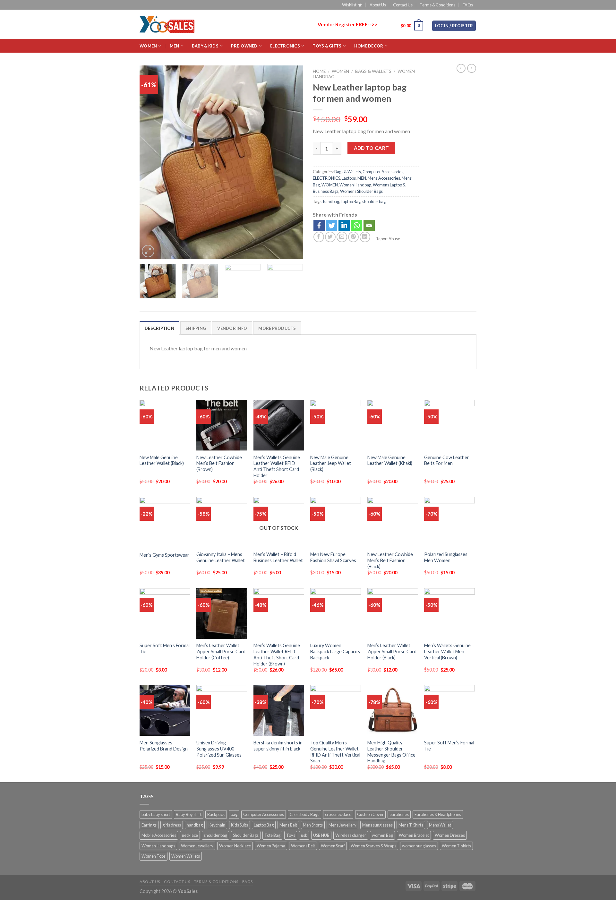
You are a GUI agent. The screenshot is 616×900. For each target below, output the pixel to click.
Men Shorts (313, 824)
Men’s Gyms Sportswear (164, 555)
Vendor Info (232, 328)
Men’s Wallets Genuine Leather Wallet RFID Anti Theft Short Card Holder (276, 466)
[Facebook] (319, 225)
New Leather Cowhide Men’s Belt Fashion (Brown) (219, 463)
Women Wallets (185, 856)
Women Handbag (355, 184)
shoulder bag (374, 201)
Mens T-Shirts (410, 824)
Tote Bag (272, 835)
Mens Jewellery (342, 824)
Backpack (216, 814)
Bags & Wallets (373, 71)
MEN (174, 45)
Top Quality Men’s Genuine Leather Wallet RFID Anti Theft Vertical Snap (335, 751)
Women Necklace (235, 845)
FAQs (468, 4)
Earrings (149, 824)
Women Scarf (333, 845)
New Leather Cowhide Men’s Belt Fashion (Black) (390, 560)
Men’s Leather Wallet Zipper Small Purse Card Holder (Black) (391, 651)
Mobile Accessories (158, 835)
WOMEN (148, 45)
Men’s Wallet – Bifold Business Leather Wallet (278, 557)
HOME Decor (368, 45)
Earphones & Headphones (438, 814)
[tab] (159, 328)
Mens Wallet (440, 824)
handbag (331, 201)
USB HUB (321, 835)
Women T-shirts (456, 845)
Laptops (349, 178)
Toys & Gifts (326, 45)
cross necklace (338, 814)
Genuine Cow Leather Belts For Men (446, 460)
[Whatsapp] (356, 225)
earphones (399, 814)
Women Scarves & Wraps (373, 845)
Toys (290, 835)
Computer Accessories (383, 171)
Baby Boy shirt (188, 814)
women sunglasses (419, 845)
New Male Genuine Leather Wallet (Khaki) (389, 460)
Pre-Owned (244, 45)
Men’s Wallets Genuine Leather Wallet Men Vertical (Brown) (447, 651)
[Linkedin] (344, 225)
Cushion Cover (370, 814)
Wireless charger (350, 835)
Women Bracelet (414, 835)
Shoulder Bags (246, 835)
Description (159, 328)
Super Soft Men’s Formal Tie (165, 648)
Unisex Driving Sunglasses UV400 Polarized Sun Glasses (219, 748)
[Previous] (151, 162)
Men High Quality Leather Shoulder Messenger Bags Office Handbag (391, 751)
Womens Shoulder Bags (361, 191)
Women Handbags (158, 845)
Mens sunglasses (377, 824)
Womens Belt (303, 845)
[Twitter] (331, 225)
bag (234, 814)
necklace (190, 835)
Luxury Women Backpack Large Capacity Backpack (335, 651)
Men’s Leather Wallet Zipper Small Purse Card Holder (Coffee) (220, 651)
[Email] (369, 225)
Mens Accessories (384, 178)
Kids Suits (239, 824)
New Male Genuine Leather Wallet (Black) (162, 460)
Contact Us (403, 4)
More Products (277, 328)
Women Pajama (271, 845)
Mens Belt (288, 824)
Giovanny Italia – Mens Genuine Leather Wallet (220, 557)
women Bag (382, 835)
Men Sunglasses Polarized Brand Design (164, 745)
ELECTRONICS (285, 45)
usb (304, 835)
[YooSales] (167, 24)
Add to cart (371, 148)
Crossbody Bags (304, 814)
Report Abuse (387, 238)
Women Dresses (450, 835)
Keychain (217, 824)
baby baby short (155, 814)
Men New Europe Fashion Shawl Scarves (333, 557)
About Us (378, 4)
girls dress (171, 824)
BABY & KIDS (205, 45)
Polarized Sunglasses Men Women (445, 557)
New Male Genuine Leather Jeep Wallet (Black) (330, 463)
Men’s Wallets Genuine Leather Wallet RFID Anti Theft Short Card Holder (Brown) (276, 654)
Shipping (195, 328)
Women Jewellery (197, 845)
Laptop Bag (351, 201)
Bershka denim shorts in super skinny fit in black (278, 745)
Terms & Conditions (437, 4)
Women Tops (153, 856)
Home (319, 71)
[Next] (292, 162)
